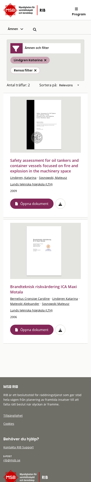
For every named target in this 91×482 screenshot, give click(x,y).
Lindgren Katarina (65, 299)
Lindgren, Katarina (23, 178)
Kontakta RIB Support (18, 447)
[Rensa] (35, 70)
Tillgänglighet (13, 416)
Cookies (8, 424)
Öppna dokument (34, 203)
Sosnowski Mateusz (55, 304)
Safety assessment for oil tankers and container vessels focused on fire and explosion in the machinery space (44, 165)
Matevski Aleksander (24, 304)
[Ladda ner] (60, 204)
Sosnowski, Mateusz (53, 178)
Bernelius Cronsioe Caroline (30, 299)
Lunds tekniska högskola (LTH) (31, 184)
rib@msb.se (11, 460)
